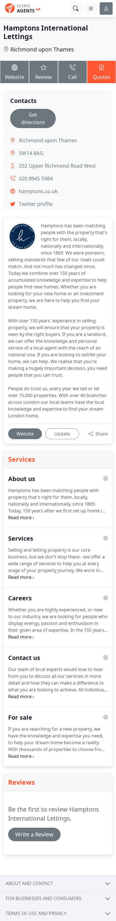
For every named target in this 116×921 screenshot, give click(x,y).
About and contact (29, 883)
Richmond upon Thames (42, 49)
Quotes (101, 77)
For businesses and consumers (43, 898)
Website (14, 77)
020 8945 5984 (36, 178)
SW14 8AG (31, 153)
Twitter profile (36, 203)
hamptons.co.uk (38, 191)
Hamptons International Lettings (45, 32)
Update (62, 434)
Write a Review (34, 834)
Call (72, 77)
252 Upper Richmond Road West (57, 165)
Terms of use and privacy (36, 913)
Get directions (33, 118)
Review (43, 77)
